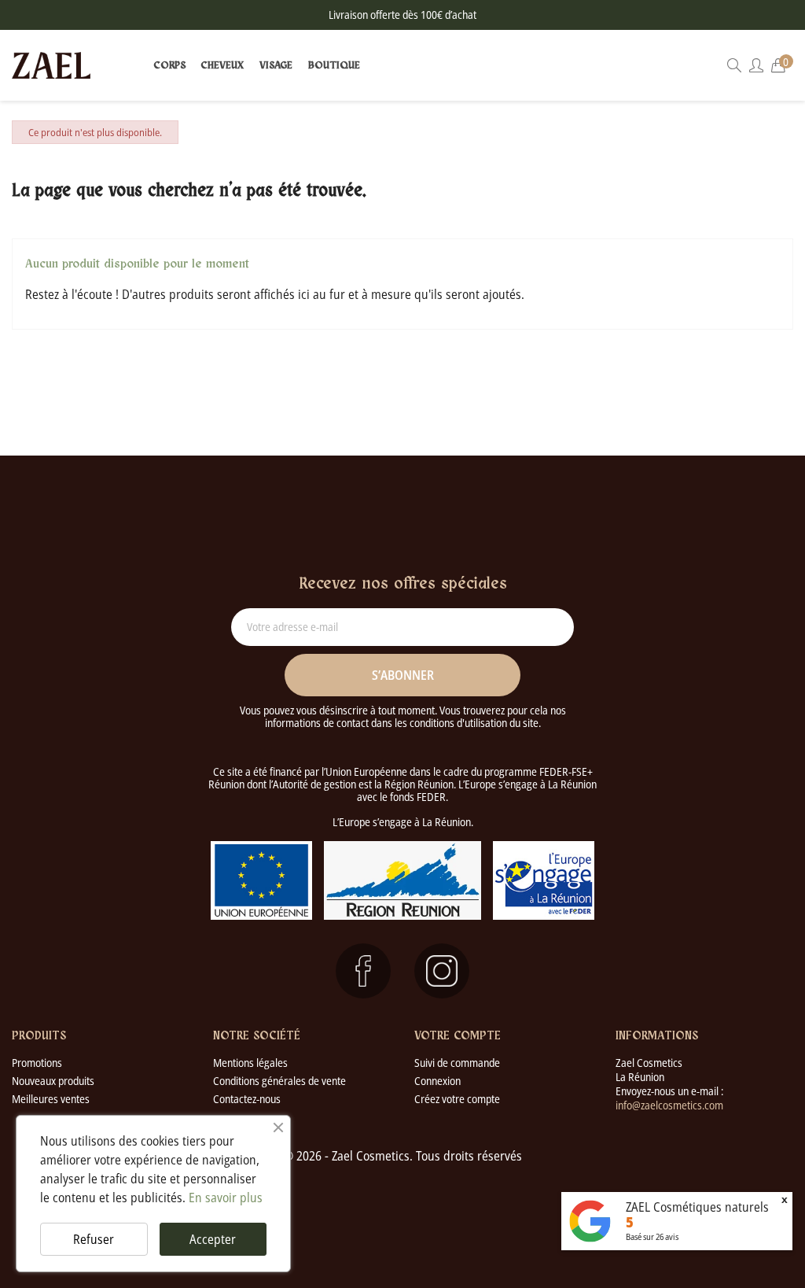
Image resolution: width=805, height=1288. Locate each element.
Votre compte (457, 1036)
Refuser (93, 1239)
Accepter (212, 1239)
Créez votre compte (457, 1098)
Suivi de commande (457, 1062)
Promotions (37, 1062)
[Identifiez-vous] (756, 66)
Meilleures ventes (51, 1098)
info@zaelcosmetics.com (669, 1105)
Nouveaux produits (53, 1080)
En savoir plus (226, 1197)
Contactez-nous (247, 1098)
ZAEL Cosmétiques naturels (697, 1207)
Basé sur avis (652, 1236)
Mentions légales (250, 1062)
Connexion (437, 1080)
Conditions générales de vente (279, 1080)
